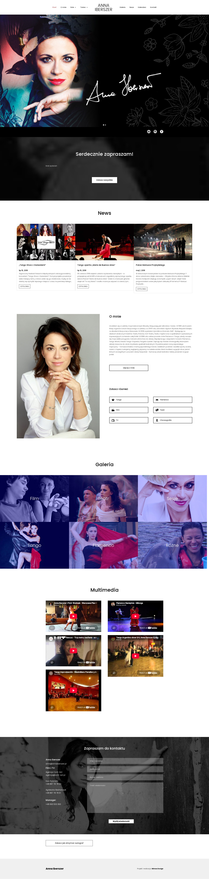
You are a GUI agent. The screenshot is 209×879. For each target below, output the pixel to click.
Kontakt (153, 7)
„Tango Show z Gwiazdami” (32, 265)
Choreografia (165, 420)
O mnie (63, 7)
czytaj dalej (24, 286)
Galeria (122, 7)
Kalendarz (142, 7)
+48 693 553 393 (53, 804)
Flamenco (164, 399)
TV (117, 420)
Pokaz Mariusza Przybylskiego (150, 265)
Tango (118, 399)
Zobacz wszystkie (104, 180)
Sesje (172, 498)
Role (72, 7)
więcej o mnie (129, 368)
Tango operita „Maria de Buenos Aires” (96, 265)
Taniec (83, 7)
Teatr (162, 410)
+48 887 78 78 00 (53, 784)
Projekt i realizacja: (150, 869)
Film (118, 410)
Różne (172, 545)
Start (54, 7)
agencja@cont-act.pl (55, 775)
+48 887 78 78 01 (53, 793)
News (132, 7)
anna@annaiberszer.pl (56, 763)
